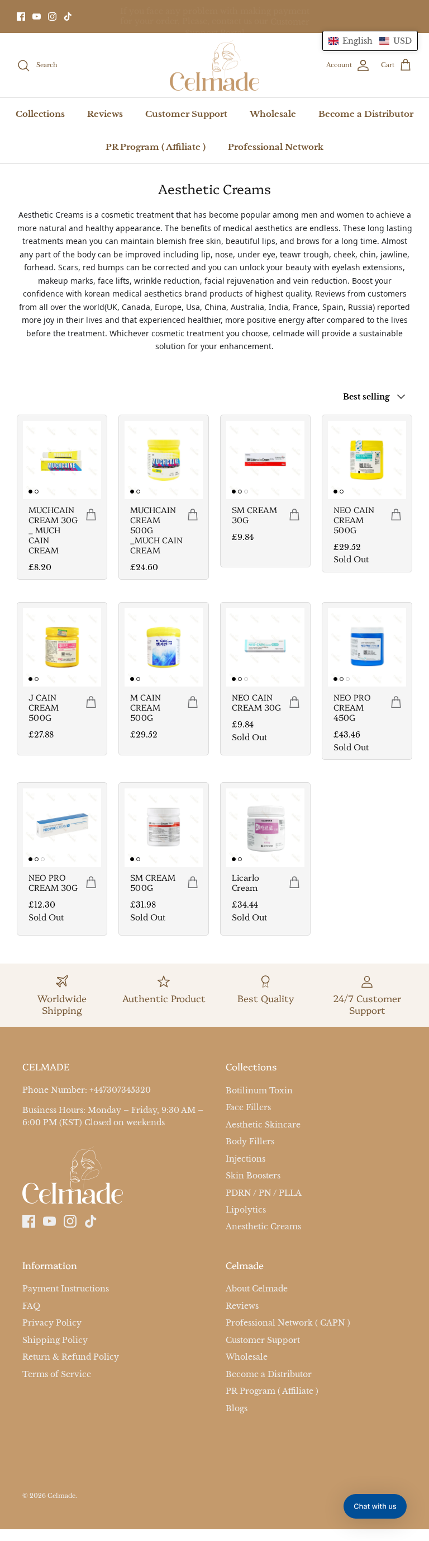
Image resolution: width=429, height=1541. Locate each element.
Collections (40, 114)
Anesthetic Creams (263, 1227)
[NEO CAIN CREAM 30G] (265, 647)
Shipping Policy (55, 1340)
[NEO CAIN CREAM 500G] (367, 460)
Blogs (236, 1408)
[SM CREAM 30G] (265, 460)
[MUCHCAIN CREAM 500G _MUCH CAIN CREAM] (164, 460)
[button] (370, 40)
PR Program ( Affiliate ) (156, 147)
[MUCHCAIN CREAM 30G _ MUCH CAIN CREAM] (62, 460)
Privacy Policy (52, 1323)
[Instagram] (52, 16)
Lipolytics (246, 1210)
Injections (245, 1159)
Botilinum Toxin (259, 1091)
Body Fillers (250, 1141)
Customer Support (186, 114)
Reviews (105, 114)
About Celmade (257, 1289)
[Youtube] (36, 16)
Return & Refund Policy (70, 1357)
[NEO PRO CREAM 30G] (62, 827)
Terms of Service (56, 1374)
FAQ (31, 1306)
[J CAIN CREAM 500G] (62, 647)
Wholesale (273, 114)
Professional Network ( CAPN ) (288, 1323)
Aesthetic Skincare (263, 1125)
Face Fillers (248, 1107)
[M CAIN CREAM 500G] (164, 647)
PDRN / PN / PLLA (264, 1193)
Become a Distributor (365, 114)
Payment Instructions (65, 1289)
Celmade (61, 1496)
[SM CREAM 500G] (164, 827)
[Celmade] (214, 65)
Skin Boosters (253, 1176)
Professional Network (275, 147)
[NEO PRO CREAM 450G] (367, 647)
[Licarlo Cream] (265, 827)
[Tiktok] (68, 16)
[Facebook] (21, 16)
